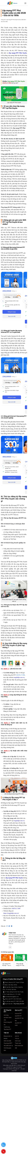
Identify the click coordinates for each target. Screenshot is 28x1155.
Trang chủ (3, 19)
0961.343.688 (7, 1040)
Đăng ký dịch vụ (8, 1036)
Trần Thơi (12, 933)
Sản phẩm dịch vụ (8, 1045)
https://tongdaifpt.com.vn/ (11, 913)
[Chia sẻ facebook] (6, 926)
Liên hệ (17, 1036)
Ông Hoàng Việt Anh (19, 1003)
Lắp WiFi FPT (18, 1016)
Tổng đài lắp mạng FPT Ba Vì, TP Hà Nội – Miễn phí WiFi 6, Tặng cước (21, 964)
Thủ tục (17, 1038)
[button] (25, 301)
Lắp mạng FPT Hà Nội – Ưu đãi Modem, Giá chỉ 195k (6, 964)
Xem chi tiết (11, 316)
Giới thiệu (6, 1015)
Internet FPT (18, 1013)
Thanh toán (18, 1043)
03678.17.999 (6, 83)
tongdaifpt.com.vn (18, 677)
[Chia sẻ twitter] (8, 926)
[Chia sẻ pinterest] (11, 926)
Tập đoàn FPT (7, 1029)
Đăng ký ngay (12, 312)
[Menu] (25, 3)
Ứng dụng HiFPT (8, 1043)
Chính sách (18, 1040)
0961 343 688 (20, 1001)
